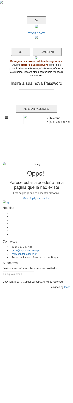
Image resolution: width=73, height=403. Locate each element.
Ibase (67, 287)
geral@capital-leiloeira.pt (26, 250)
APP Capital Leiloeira (21, 230)
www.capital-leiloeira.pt (24, 254)
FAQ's (13, 220)
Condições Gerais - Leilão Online (28, 213)
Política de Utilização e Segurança (29, 223)
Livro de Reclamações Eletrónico (28, 216)
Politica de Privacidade (22, 227)
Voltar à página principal (36, 198)
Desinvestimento (19, 234)
